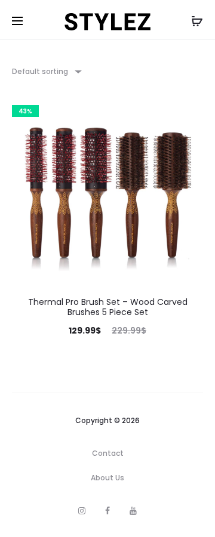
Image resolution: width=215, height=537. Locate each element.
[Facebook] (107, 511)
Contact (108, 453)
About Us (107, 478)
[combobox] (46, 71)
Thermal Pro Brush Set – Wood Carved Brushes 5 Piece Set (108, 307)
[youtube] (133, 511)
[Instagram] (81, 511)
